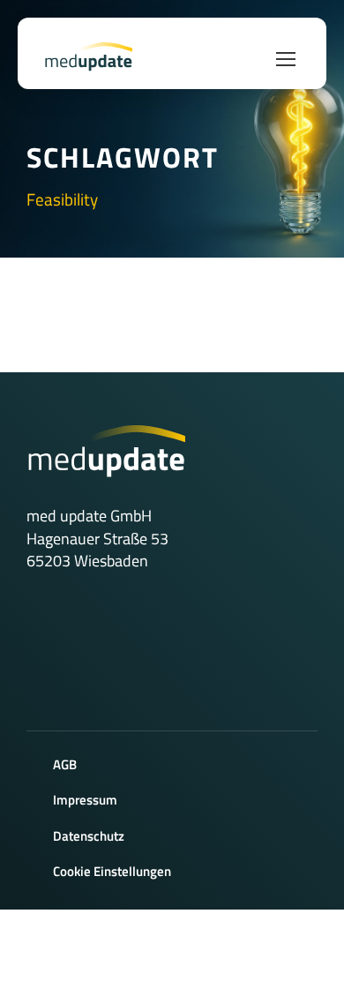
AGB (65, 764)
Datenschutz (88, 836)
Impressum (85, 800)
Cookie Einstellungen (112, 871)
